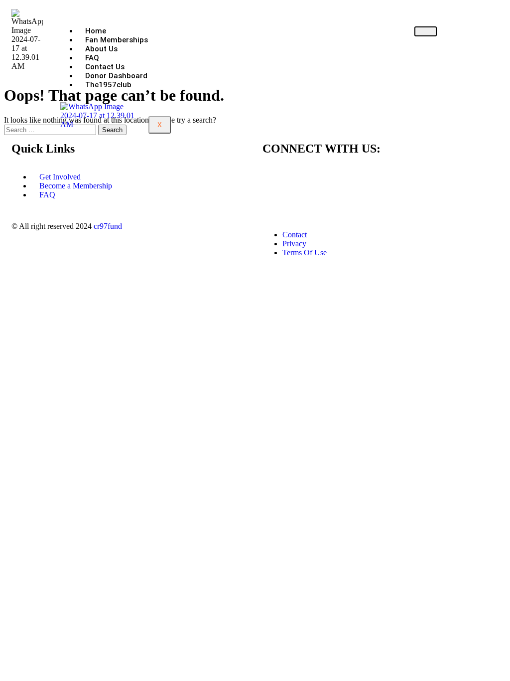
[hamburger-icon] (425, 31)
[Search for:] (51, 129)
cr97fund (108, 226)
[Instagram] (301, 177)
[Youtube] (355, 177)
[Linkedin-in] (328, 177)
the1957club (108, 84)
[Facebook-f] (274, 177)
